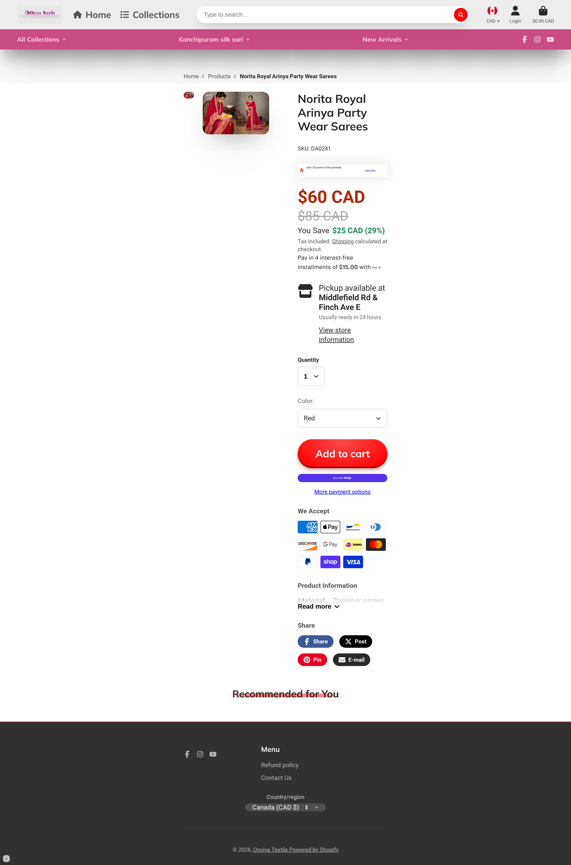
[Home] (39, 14)
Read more (314, 606)
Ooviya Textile (271, 849)
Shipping (343, 241)
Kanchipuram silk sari (211, 39)
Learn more (370, 170)
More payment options (342, 491)
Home (98, 14)
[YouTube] (550, 39)
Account (515, 14)
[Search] (461, 15)
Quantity (308, 359)
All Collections (38, 39)
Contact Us (276, 777)
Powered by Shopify (314, 849)
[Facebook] (524, 39)
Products (219, 76)
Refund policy (280, 765)
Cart (543, 14)
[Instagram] (537, 39)
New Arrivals (382, 39)
